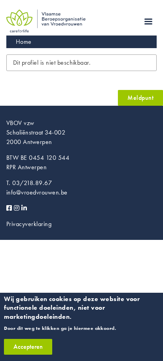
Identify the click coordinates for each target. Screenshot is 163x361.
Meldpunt (140, 98)
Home (24, 41)
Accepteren (28, 346)
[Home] (45, 14)
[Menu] (148, 22)
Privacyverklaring (28, 224)
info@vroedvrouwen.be (37, 192)
